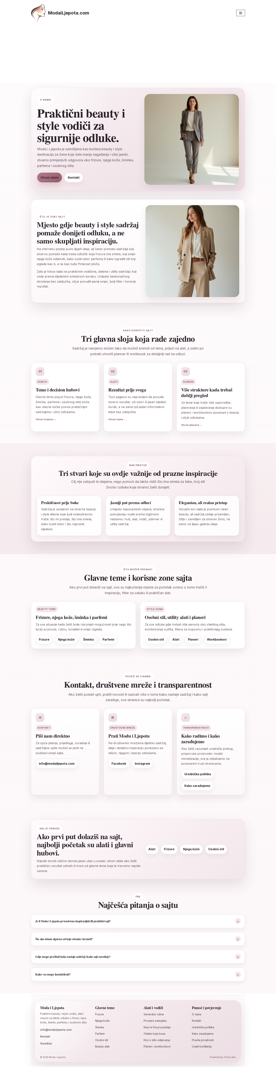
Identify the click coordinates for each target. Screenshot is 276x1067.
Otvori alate (50, 177)
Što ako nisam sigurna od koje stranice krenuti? (64, 939)
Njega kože (191, 849)
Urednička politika (197, 774)
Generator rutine (154, 1014)
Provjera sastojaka (155, 1020)
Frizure (169, 849)
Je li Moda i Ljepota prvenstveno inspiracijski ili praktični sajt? (73, 921)
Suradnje (46, 1043)
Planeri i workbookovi (157, 1046)
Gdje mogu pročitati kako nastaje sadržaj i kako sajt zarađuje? (73, 956)
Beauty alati (102, 1046)
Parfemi (100, 1033)
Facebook (119, 763)
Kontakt (74, 177)
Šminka (99, 1027)
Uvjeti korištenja (202, 1046)
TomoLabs (230, 1057)
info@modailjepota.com (57, 763)
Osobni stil (216, 849)
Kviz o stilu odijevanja (157, 1040)
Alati (151, 849)
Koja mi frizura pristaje (157, 1027)
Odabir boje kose (154, 1033)
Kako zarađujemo (197, 786)
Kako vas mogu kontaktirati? (52, 974)
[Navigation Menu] (240, 13)
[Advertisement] (138, 54)
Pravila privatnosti (203, 1040)
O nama (196, 1014)
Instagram (142, 763)
